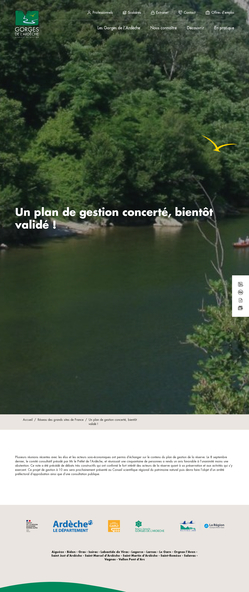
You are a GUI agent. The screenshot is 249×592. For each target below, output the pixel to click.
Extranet (162, 12)
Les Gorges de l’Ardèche (118, 28)
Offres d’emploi (222, 12)
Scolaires (134, 12)
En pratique (224, 28)
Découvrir (195, 28)
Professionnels (103, 12)
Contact (189, 12)
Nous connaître (163, 28)
